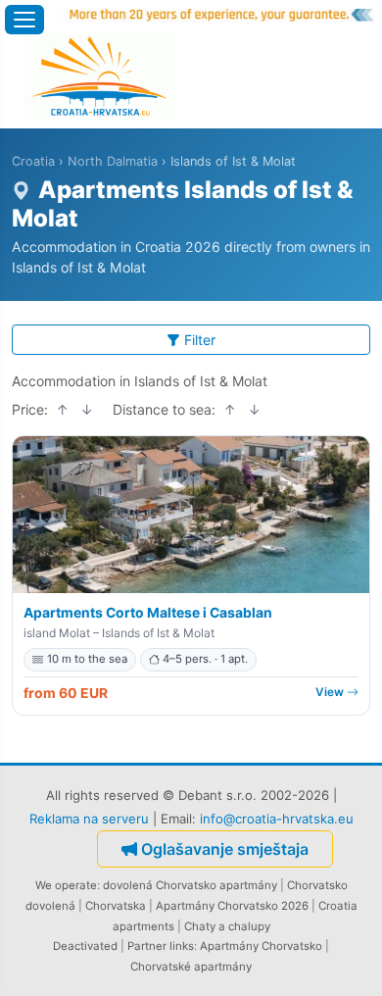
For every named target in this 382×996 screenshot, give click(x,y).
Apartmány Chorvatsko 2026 (232, 906)
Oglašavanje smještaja (225, 849)
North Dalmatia (113, 161)
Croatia (33, 161)
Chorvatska (115, 906)
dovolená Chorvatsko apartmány (190, 885)
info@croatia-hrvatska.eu (277, 818)
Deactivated (85, 946)
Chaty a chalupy (227, 926)
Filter (199, 339)
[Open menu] (24, 19)
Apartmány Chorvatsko (261, 946)
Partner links (160, 946)
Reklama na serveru (89, 818)
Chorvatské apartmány (191, 966)
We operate (66, 885)
